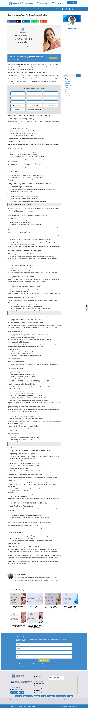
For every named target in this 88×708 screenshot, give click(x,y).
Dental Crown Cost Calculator (18, 105)
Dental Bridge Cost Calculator (34, 105)
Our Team (21, 9)
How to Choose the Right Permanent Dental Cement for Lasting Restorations (35, 626)
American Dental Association (46, 77)
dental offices (39, 542)
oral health (21, 121)
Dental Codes (41, 9)
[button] (11, 21)
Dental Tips (51, 18)
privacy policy (51, 664)
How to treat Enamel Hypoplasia (18, 607)
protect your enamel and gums (31, 196)
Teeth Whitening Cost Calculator (34, 97)
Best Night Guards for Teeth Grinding (18, 626)
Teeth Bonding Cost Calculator (34, 101)
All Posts (17, 583)
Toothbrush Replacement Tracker (34, 92)
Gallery (57, 9)
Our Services (27, 9)
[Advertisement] (72, 52)
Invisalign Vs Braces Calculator (18, 97)
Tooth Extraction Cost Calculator (50, 105)
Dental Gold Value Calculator (18, 101)
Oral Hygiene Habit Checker (50, 92)
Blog (35, 9)
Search (78, 75)
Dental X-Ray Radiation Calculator (50, 97)
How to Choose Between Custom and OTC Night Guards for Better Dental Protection (70, 608)
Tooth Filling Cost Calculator (50, 101)
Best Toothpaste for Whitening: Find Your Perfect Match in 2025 (52, 608)
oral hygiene (37, 75)
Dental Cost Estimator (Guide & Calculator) (34, 109)
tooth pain (25, 465)
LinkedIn (57, 580)
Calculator (50, 9)
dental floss (16, 160)
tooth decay (41, 176)
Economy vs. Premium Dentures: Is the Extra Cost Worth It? (35, 608)
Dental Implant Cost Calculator (18, 109)
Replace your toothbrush (15, 202)
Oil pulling (9, 257)
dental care (39, 516)
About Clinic (13, 9)
